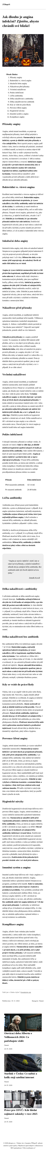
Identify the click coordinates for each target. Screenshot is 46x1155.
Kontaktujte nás (26, 992)
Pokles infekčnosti (16, 93)
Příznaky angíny (16, 77)
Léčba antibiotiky (16, 96)
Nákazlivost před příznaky (19, 87)
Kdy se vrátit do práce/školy (20, 105)
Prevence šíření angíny (18, 108)
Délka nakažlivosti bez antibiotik (22, 102)
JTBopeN (6, 4)
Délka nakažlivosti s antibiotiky (21, 99)
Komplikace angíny (17, 117)
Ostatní (41, 1001)
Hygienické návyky (17, 111)
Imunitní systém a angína (19, 114)
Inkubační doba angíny (18, 83)
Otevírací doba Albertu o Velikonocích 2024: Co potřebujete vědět (18, 1037)
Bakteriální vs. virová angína (20, 81)
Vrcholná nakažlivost (18, 90)
